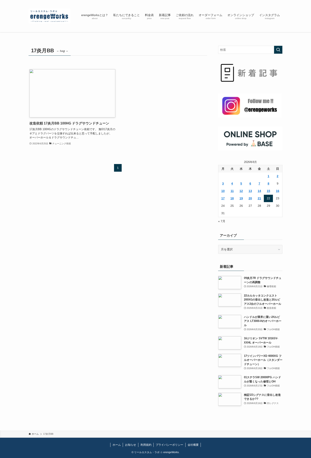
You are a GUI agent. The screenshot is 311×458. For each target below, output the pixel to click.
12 (241, 191)
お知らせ (130, 444)
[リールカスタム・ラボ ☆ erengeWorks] (49, 16)
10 (223, 191)
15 (268, 191)
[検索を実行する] (278, 50)
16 (277, 191)
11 (232, 191)
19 (241, 198)
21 (259, 198)
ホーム (117, 444)
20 (250, 198)
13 (250, 191)
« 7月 (221, 221)
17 (223, 198)
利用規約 (145, 444)
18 (232, 198)
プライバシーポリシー (169, 444)
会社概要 (193, 444)
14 (259, 191)
